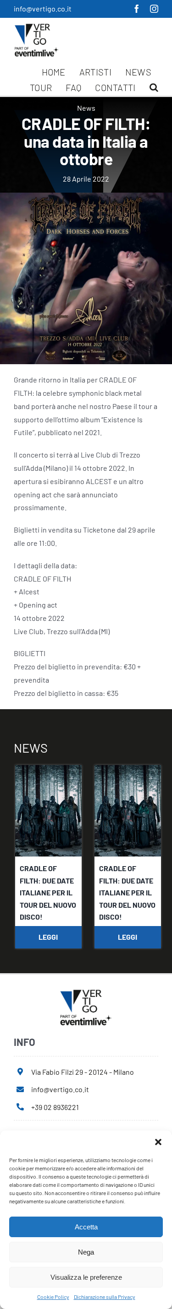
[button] (158, 1142)
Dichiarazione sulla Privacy (104, 1296)
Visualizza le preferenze (86, 1277)
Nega (86, 1252)
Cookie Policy (53, 1296)
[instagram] (154, 9)
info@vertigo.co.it (43, 8)
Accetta (86, 1227)
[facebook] (137, 9)
